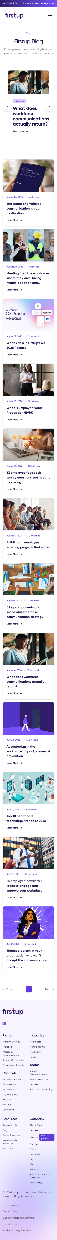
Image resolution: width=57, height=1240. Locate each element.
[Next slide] (49, 107)
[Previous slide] (7, 107)
